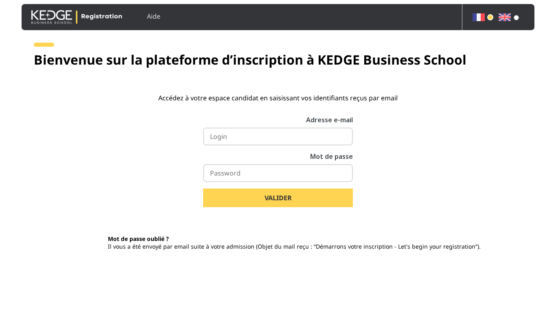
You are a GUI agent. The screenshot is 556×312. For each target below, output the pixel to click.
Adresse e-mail (329, 119)
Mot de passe (331, 156)
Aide (153, 16)
